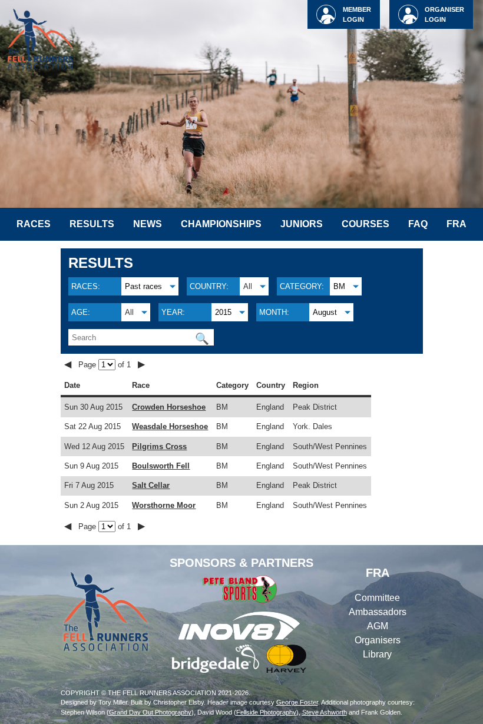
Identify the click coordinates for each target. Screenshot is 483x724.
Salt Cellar (151, 485)
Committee (377, 598)
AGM (377, 626)
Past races (143, 286)
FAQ (418, 224)
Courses (365, 224)
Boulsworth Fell (161, 465)
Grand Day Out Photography (150, 712)
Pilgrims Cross (159, 446)
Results (92, 224)
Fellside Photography (266, 712)
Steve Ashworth (324, 712)
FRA (456, 224)
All (247, 286)
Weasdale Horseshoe (170, 426)
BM (339, 286)
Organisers (378, 640)
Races (33, 224)
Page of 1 (105, 364)
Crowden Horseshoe (169, 407)
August (325, 312)
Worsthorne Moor (164, 505)
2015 (223, 312)
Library (377, 654)
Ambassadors (377, 612)
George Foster (297, 702)
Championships (221, 224)
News (147, 224)
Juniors (301, 224)
